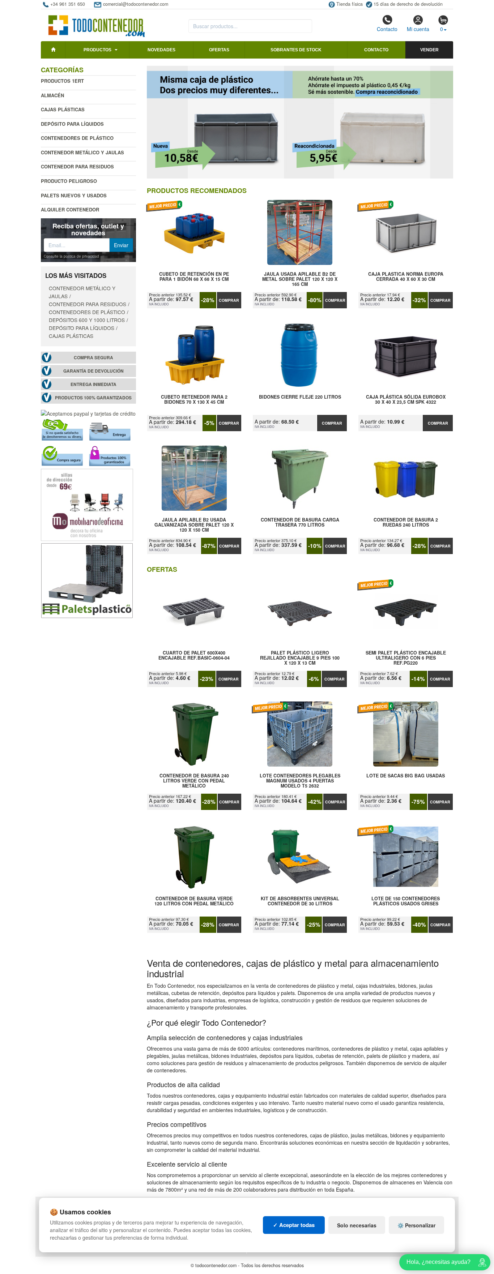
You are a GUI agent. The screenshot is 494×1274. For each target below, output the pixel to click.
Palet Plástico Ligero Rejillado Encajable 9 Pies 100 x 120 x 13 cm (300, 657)
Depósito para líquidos (72, 123)
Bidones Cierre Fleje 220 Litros (300, 397)
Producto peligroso (69, 180)
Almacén (52, 95)
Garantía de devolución (93, 371)
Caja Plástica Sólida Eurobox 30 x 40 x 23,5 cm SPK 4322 (406, 399)
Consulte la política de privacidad (71, 256)
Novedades (161, 49)
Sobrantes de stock (296, 49)
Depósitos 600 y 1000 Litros (87, 319)
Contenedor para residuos (77, 166)
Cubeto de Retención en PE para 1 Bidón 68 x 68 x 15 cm (194, 276)
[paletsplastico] (87, 579)
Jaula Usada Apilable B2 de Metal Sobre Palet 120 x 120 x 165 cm (299, 279)
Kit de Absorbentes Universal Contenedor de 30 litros (300, 901)
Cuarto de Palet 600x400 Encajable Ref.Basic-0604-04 (194, 655)
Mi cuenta (418, 29)
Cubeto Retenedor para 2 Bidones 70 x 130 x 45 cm (194, 399)
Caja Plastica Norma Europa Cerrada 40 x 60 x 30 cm (405, 276)
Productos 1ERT (62, 80)
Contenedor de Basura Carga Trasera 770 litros (300, 522)
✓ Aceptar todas (294, 1225)
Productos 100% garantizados (93, 398)
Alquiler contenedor (70, 209)
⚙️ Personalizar (416, 1225)
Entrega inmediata (93, 384)
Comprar (229, 300)
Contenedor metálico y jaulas (82, 152)
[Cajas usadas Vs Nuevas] (300, 122)
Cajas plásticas (63, 109)
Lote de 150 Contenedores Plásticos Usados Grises (405, 901)
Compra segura (93, 358)
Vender (429, 49)
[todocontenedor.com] (97, 22)
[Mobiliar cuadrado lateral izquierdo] (87, 504)
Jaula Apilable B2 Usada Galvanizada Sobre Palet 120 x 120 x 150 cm (194, 524)
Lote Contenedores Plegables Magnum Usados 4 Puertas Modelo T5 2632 (300, 780)
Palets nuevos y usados (74, 195)
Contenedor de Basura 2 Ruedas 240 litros (406, 522)
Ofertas (219, 49)
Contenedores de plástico (77, 137)
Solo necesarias (356, 1225)
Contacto (387, 29)
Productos (97, 49)
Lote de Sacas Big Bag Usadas (405, 776)
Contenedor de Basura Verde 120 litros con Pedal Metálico (194, 901)
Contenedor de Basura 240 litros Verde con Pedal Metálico (194, 780)
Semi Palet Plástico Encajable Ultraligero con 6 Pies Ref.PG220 (406, 657)
